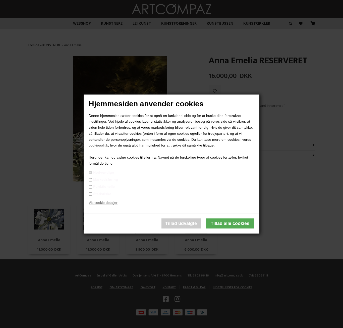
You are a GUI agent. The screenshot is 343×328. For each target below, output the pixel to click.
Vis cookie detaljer (103, 203)
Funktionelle (104, 187)
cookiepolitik (98, 146)
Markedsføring (105, 179)
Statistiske (102, 194)
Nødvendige (103, 172)
